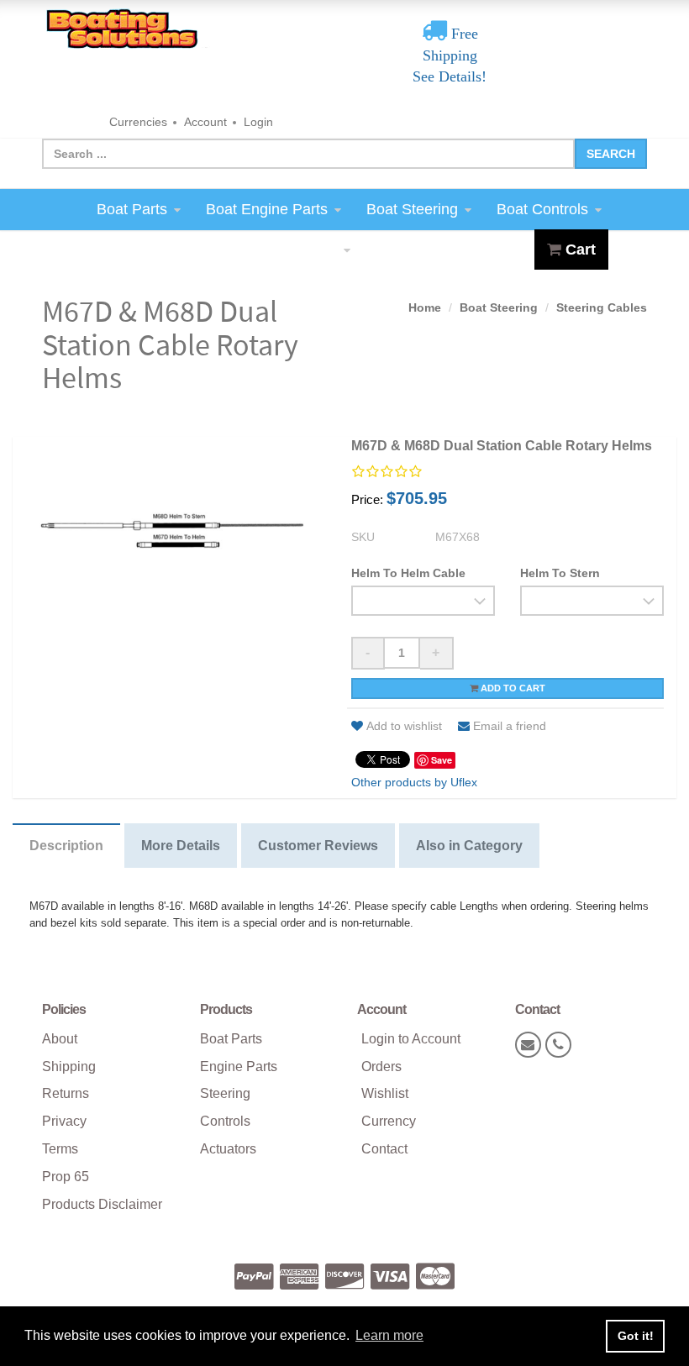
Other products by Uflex (414, 782)
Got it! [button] (636, 1335)
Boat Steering (412, 209)
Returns (65, 1093)
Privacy (64, 1121)
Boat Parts (132, 209)
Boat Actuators (288, 249)
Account (205, 122)
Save (441, 760)
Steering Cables (601, 307)
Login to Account (410, 1039)
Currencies (138, 122)
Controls (225, 1121)
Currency (388, 1121)
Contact (384, 1149)
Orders (381, 1066)
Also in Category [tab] (469, 845)
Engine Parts (238, 1066)
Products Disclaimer (102, 1204)
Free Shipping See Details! (450, 55)
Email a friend (509, 726)
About (59, 1039)
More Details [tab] (180, 845)
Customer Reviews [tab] (318, 845)
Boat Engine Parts (267, 209)
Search (610, 153)
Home (424, 307)
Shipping (69, 1066)
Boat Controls (542, 209)
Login (258, 122)
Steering (225, 1093)
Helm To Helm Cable (408, 573)
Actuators (228, 1149)
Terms (60, 1149)
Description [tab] (66, 845)
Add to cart (511, 688)
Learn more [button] (389, 1335)
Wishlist (384, 1093)
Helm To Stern (560, 573)
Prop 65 (65, 1176)
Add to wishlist (404, 726)
